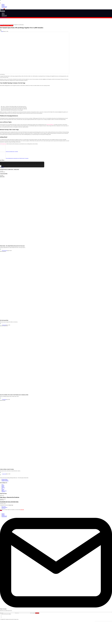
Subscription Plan (4, 7)
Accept (1, 510)
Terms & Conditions (4, 507)
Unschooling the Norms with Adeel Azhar (9, 501)
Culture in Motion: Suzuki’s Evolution (7, 469)
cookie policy (22, 509)
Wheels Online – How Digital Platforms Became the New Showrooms (12, 245)
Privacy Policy (4, 506)
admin (2, 31)
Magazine (3, 4)
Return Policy (4, 508)
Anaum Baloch (4, 399)
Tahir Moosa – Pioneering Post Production (9, 497)
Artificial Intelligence (50, 124)
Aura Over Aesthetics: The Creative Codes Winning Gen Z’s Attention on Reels (14, 394)
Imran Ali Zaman (4, 250)
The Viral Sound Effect (4, 320)
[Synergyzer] (2, 11)
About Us (3, 514)
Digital (2, 24)
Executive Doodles (4, 6)
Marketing (3, 5)
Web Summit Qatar (3, 143)
